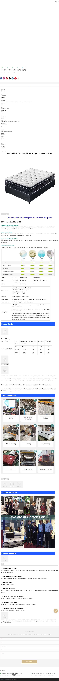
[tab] (29, 85)
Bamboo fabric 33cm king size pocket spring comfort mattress (29, 153)
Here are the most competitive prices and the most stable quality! (29, 218)
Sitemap (10, 679)
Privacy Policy (15, 679)
